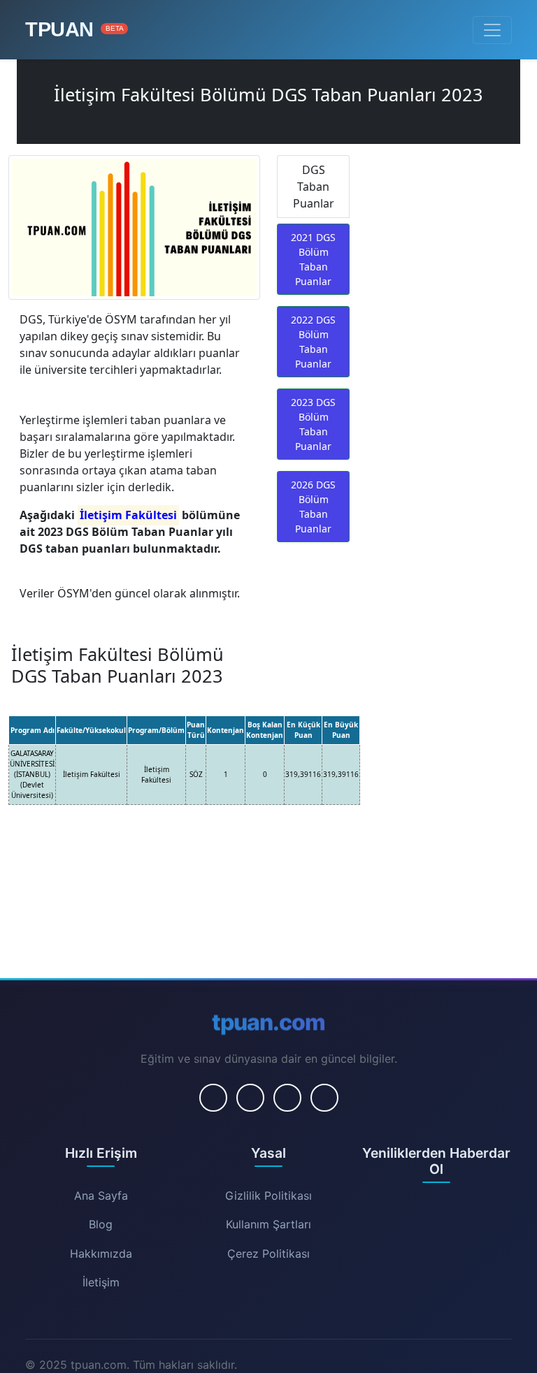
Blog (101, 1224)
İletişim (101, 1282)
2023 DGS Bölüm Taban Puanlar (313, 424)
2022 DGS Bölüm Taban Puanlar (313, 341)
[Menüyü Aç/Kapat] (492, 30)
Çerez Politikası (268, 1254)
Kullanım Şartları (268, 1224)
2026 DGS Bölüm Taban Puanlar (313, 506)
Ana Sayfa (101, 1196)
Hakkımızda (101, 1254)
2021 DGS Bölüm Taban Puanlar (313, 259)
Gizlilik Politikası (268, 1196)
